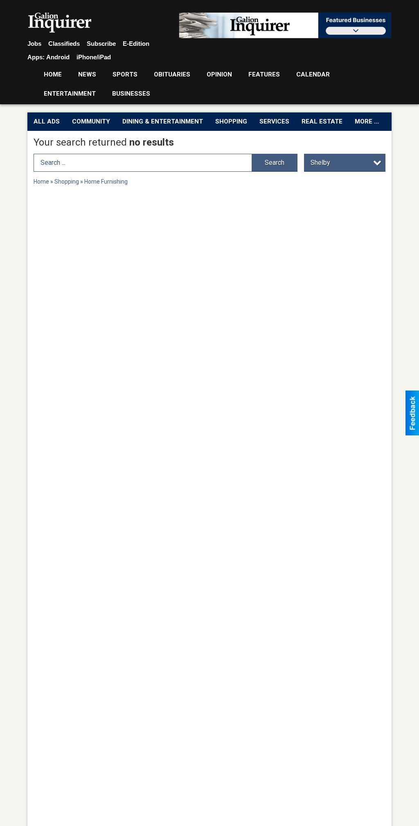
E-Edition (136, 43)
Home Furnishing (106, 181)
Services (274, 121)
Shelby (320, 162)
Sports (125, 74)
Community (91, 121)
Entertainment (70, 93)
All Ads (47, 121)
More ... (367, 121)
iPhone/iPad (94, 57)
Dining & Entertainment (162, 121)
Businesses (131, 93)
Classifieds (64, 43)
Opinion (219, 74)
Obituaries (172, 74)
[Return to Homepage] (59, 23)
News (87, 74)
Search (274, 162)
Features (264, 74)
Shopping (231, 121)
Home (53, 74)
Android (58, 57)
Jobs (34, 43)
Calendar (313, 74)
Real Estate (322, 121)
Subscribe (101, 43)
